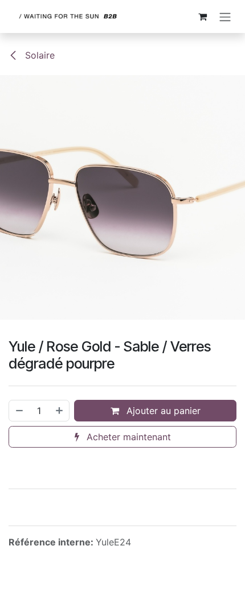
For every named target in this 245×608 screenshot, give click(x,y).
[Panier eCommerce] (202, 16)
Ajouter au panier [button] (162, 410)
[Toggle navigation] (225, 16)
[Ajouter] (60, 410)
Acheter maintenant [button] (127, 436)
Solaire (38, 55)
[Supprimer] (18, 410)
